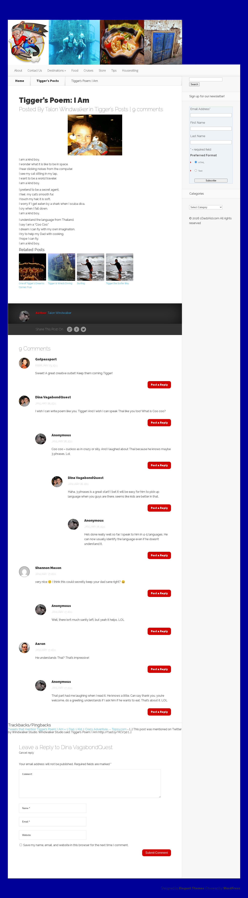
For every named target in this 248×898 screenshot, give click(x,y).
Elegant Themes (191, 888)
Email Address (200, 109)
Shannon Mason (48, 568)
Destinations (55, 70)
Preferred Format (203, 155)
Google (69, 329)
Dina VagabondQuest (53, 397)
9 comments (147, 109)
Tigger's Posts (47, 81)
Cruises (88, 70)
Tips (114, 70)
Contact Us (35, 70)
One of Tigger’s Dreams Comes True (31, 285)
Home (19, 81)
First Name (197, 122)
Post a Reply (159, 384)
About (18, 70)
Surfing (81, 283)
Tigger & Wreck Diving (60, 283)
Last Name (197, 136)
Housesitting (130, 70)
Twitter (83, 329)
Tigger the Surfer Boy (117, 283)
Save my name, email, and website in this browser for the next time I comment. (75, 845)
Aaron (40, 643)
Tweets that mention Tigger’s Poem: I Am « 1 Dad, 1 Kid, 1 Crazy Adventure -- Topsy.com (67, 729)
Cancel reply (26, 752)
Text (200, 171)
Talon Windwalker (66, 109)
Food (74, 70)
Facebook (76, 329)
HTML (201, 162)
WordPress (231, 888)
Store (102, 70)
